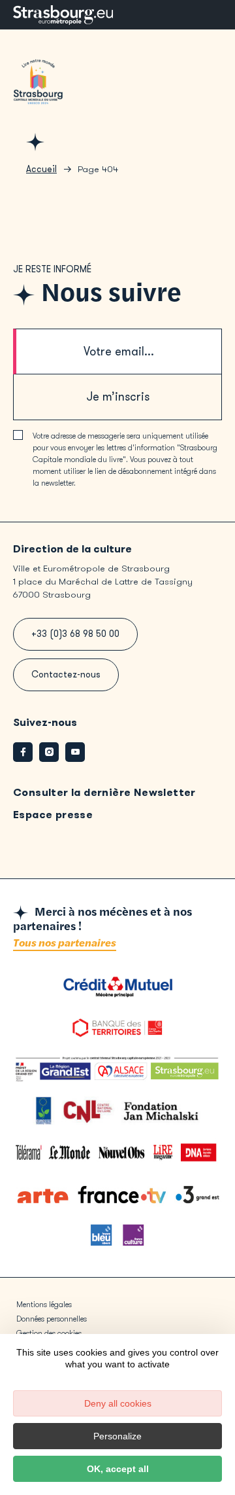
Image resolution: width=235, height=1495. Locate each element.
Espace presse (53, 814)
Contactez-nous (66, 674)
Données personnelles (51, 1319)
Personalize (117, 1436)
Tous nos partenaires (64, 943)
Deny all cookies (117, 1403)
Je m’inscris (117, 397)
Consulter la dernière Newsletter (104, 792)
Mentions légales (44, 1304)
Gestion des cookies (49, 1333)
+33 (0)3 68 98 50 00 (75, 634)
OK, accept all (118, 1469)
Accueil (41, 169)
